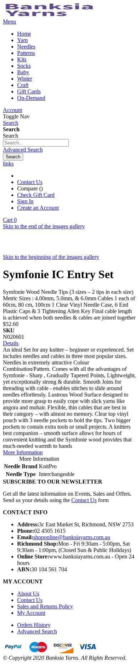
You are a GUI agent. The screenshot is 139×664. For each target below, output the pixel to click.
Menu (9, 22)
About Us (28, 594)
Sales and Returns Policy (45, 606)
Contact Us (29, 182)
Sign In (25, 201)
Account (12, 110)
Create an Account (38, 208)
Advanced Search (23, 150)
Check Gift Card (36, 195)
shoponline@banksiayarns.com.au (71, 537)
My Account (31, 613)
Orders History (34, 625)
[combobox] (36, 143)
